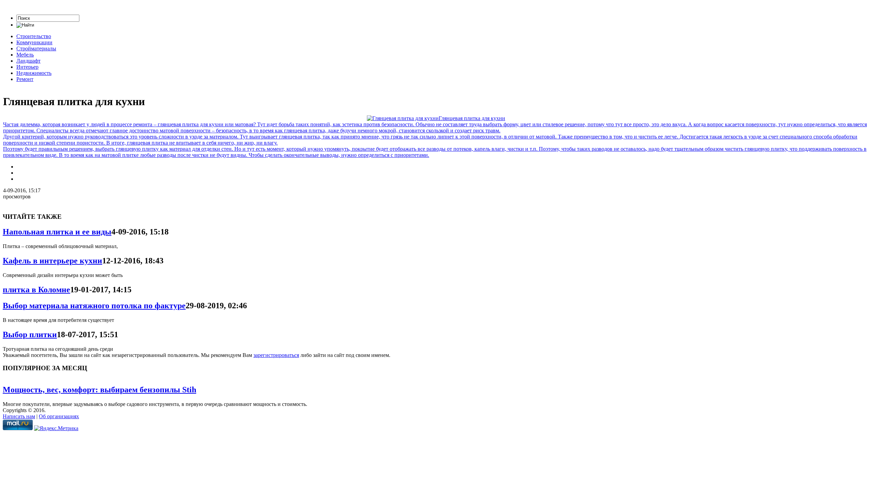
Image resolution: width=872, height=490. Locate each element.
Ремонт (24, 79)
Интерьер (27, 67)
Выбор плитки (30, 334)
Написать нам (19, 416)
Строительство (33, 36)
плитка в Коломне (36, 289)
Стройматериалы (36, 48)
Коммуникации (34, 42)
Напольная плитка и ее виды (57, 231)
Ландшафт (28, 61)
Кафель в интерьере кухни (52, 260)
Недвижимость (33, 73)
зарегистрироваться (276, 355)
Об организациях (59, 416)
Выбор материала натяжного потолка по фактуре (94, 305)
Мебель (25, 55)
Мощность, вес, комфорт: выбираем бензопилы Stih (99, 389)
